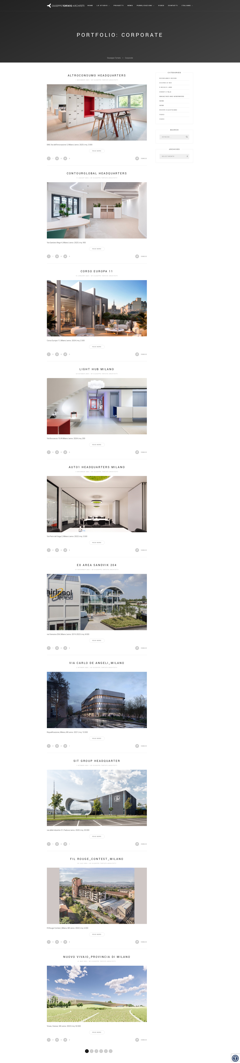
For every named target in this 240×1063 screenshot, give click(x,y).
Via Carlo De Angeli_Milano (96, 663)
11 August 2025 (82, 178)
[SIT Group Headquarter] (97, 798)
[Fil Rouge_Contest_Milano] (97, 896)
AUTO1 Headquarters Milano (97, 467)
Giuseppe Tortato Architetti (106, 80)
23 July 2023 (83, 863)
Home (90, 6)
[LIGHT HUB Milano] (97, 406)
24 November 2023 (82, 570)
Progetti (119, 6)
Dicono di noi (166, 83)
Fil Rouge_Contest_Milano (97, 859)
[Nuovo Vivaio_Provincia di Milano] (97, 994)
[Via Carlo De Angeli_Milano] (97, 700)
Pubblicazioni (144, 6)
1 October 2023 (82, 765)
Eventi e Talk (165, 92)
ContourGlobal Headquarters (97, 173)
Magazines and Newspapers (172, 96)
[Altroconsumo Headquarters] (97, 112)
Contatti (173, 6)
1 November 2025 (82, 80)
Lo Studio (102, 6)
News (130, 6)
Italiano (186, 6)
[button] (235, 1058)
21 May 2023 (82, 961)
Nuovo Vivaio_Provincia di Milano (96, 957)
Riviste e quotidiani (168, 110)
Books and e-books (168, 78)
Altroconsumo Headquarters (97, 76)
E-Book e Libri (166, 87)
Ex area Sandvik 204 (97, 565)
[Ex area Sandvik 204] (97, 602)
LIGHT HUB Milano (97, 369)
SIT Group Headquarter (97, 761)
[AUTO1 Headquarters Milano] (97, 504)
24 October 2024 (82, 374)
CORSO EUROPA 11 (97, 271)
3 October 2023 (82, 667)
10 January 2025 (82, 276)
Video (161, 6)
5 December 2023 (82, 472)
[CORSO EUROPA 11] (97, 308)
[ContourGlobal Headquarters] (97, 210)
